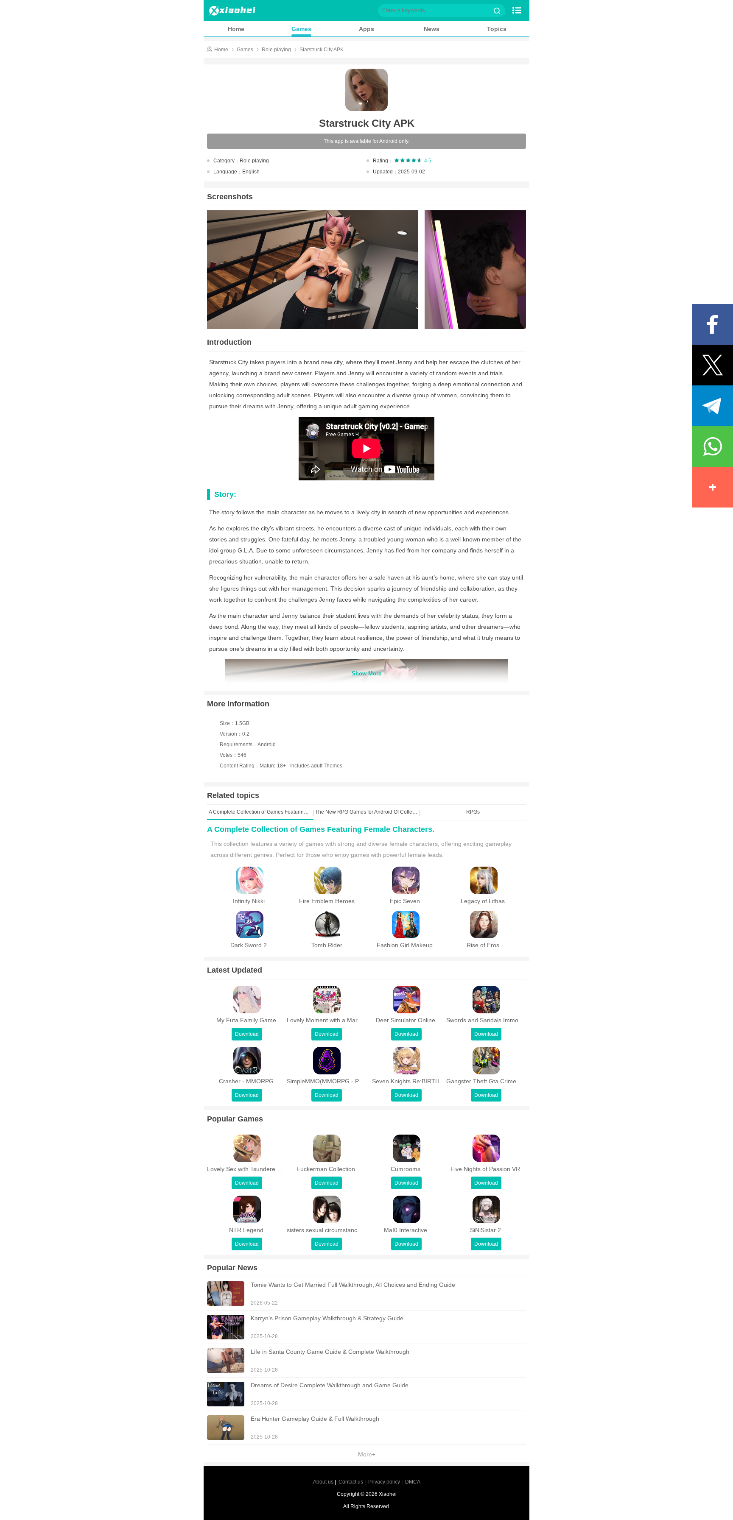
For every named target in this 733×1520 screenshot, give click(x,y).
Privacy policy (384, 1482)
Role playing (276, 50)
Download (247, 1034)
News (431, 28)
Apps (366, 28)
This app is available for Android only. (366, 141)
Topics (496, 28)
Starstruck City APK (321, 50)
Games (301, 28)
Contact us (351, 1482)
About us (323, 1482)
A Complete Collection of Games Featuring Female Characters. (320, 829)
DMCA (412, 1482)
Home (236, 28)
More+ (366, 1454)
